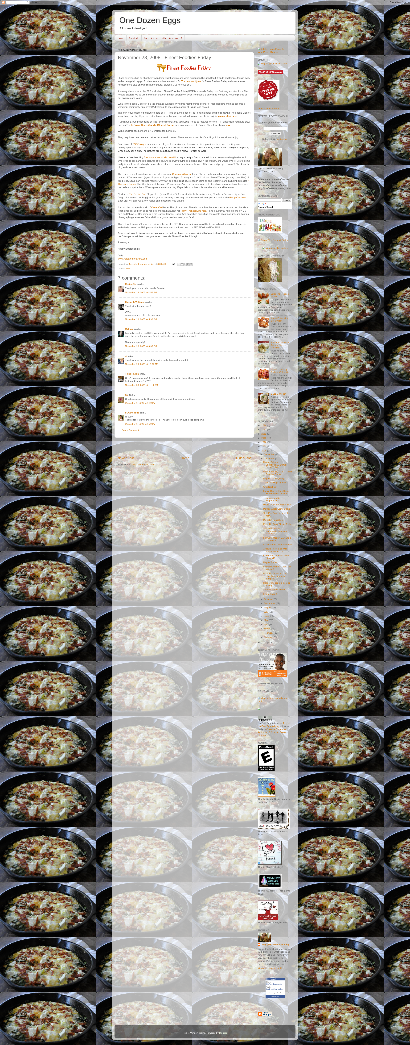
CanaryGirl (157, 207)
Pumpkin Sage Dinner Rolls (277, 524)
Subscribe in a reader (269, 108)
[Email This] (178, 264)
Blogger (223, 1033)
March (267, 629)
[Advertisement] (184, 447)
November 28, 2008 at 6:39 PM (141, 346)
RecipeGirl (130, 284)
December (269, 454)
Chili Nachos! (270, 487)
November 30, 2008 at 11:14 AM (141, 385)
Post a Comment (130, 430)
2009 (264, 446)
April (266, 624)
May (266, 620)
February (269, 633)
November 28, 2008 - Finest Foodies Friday (277, 473)
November (269, 458)
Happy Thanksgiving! (274, 478)
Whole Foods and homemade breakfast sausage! (275, 531)
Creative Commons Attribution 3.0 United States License (272, 732)
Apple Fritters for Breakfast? (279, 319)
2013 (264, 429)
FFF (128, 268)
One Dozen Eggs (149, 20)
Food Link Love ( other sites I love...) (163, 38)
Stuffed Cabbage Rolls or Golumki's (280, 370)
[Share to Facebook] (188, 264)
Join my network (275, 993)
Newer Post (126, 458)
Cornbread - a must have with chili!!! (276, 556)
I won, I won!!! (270, 594)
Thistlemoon (132, 374)
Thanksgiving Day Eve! (275, 482)
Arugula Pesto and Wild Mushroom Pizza (275, 550)
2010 (264, 442)
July (266, 612)
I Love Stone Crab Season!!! (277, 544)
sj (126, 356)
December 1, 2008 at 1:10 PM (140, 403)
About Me (134, 38)
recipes (280, 989)
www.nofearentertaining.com (133, 258)
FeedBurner (282, 139)
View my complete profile (270, 968)
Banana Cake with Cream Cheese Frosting (280, 345)
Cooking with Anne (182, 174)
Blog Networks (275, 996)
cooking (274, 989)
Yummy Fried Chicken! (274, 589)
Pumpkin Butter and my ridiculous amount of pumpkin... (275, 576)
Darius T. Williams (134, 302)
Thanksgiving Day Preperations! (272, 499)
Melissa (129, 329)
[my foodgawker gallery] (275, 248)
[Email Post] (173, 264)
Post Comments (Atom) (143, 464)
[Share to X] (185, 264)
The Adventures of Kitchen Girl (160, 157)
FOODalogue (139, 144)
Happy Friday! (270, 562)
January (268, 637)
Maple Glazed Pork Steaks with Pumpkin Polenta (276, 492)
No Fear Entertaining (274, 984)
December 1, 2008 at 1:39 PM (140, 424)
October (268, 599)
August (268, 607)
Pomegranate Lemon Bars (276, 509)
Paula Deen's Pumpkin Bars (277, 505)
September (270, 603)
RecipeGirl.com (237, 197)
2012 (264, 434)
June (267, 616)
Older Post (243, 458)
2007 (264, 642)
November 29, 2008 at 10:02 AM (141, 364)
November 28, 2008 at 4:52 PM (141, 292)
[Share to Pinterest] (191, 264)
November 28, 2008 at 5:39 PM (141, 319)
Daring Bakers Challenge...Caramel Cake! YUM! (275, 465)
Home (121, 38)
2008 (264, 451)
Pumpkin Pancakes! (273, 520)
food (268, 989)
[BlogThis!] (182, 264)
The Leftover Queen (191, 81)
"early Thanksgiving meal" (194, 211)
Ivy (126, 395)
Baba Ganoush (278, 394)
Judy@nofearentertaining (275, 944)
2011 (264, 438)
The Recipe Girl (137, 194)
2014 (264, 425)
